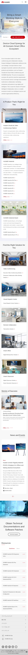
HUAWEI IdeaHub (8, 161)
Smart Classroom (8, 376)
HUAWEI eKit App (8, 635)
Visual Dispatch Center (10, 299)
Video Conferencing (9, 269)
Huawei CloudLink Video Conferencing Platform (10, 127)
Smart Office (7, 350)
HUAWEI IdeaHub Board (10, 218)
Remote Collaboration (9, 325)
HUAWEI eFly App (9, 638)
